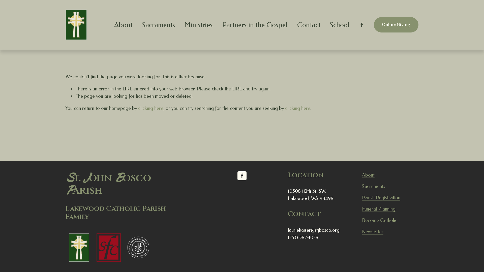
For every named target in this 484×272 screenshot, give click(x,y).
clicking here (150, 108)
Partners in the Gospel (254, 25)
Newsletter (372, 231)
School (339, 25)
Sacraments (158, 25)
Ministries (199, 25)
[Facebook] (361, 24)
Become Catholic (379, 220)
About (368, 175)
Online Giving (396, 24)
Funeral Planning (379, 209)
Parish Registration (381, 197)
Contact (308, 25)
